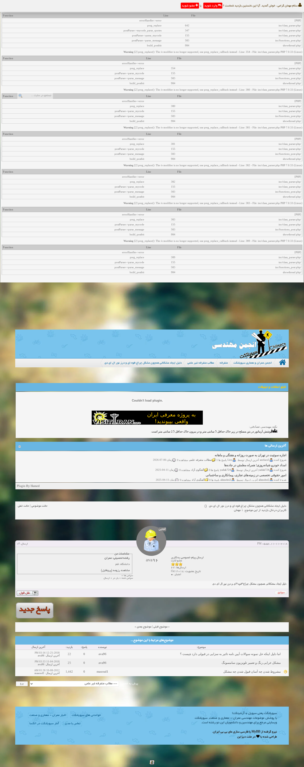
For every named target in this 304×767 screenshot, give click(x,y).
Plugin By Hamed (28, 486)
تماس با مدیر (73, 723)
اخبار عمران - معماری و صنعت (47, 715)
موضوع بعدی (144, 626)
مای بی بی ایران (222, 732)
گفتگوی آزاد (197, 465)
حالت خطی (23, 506)
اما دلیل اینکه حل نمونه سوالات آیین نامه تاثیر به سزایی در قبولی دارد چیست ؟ (230, 654)
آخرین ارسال (53, 655)
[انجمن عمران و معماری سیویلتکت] (250, 357)
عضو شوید (188, 6)
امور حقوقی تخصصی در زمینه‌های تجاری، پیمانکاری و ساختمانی (246, 471)
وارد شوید (211, 6)
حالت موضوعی (39, 506)
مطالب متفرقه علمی (200, 455)
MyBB (256, 732)
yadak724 (263, 465)
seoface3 (264, 455)
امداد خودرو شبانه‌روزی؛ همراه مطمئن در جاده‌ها (255, 461)
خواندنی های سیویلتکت (86, 715)
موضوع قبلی (160, 626)
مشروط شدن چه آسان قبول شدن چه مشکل (252, 671)
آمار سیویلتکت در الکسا (44, 723)
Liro (230, 455)
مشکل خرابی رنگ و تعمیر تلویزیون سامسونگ (251, 663)
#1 (18, 544)
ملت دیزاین (244, 737)
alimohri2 (264, 475)
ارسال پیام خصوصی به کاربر (187, 557)
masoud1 (102, 671)
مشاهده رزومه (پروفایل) (115, 570)
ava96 (102, 654)
